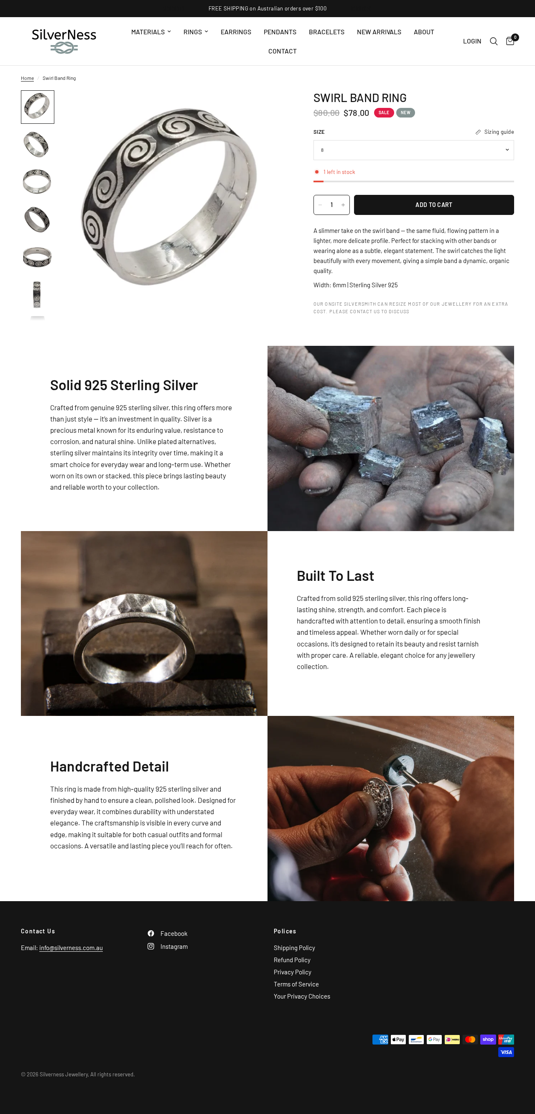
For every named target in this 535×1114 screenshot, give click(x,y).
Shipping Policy (294, 947)
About (424, 32)
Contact (282, 51)
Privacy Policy (292, 972)
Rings (192, 32)
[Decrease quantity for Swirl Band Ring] (320, 205)
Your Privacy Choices (302, 996)
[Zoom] (271, 108)
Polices (285, 931)
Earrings (236, 32)
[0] (508, 41)
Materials (148, 32)
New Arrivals (379, 32)
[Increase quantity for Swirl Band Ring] (343, 205)
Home (27, 78)
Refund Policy (292, 959)
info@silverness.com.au (71, 947)
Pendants (280, 32)
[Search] (494, 41)
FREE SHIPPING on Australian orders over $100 (267, 8)
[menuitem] (151, 31)
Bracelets (326, 32)
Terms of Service (296, 984)
